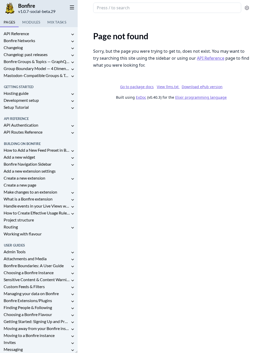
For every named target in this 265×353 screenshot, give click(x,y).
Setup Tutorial (16, 107)
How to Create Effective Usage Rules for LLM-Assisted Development (37, 212)
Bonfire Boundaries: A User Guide (34, 265)
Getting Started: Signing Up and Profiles (37, 321)
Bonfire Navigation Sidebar (27, 164)
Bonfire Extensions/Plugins (28, 300)
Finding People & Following (28, 307)
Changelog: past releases (26, 54)
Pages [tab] (9, 22)
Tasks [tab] (56, 22)
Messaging (13, 349)
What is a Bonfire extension (28, 198)
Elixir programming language (201, 97)
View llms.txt (168, 86)
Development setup (21, 100)
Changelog (13, 47)
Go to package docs (137, 87)
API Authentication (21, 124)
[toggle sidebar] (71, 7)
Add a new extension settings (30, 170)
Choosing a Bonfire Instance (29, 272)
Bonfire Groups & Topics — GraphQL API (37, 61)
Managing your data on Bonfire (31, 293)
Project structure (19, 219)
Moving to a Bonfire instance (29, 335)
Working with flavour (23, 233)
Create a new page (20, 184)
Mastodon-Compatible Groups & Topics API (37, 75)
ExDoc (141, 97)
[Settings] (246, 8)
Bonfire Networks (19, 40)
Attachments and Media (25, 258)
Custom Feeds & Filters (24, 286)
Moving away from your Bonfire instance (37, 328)
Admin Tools (15, 251)
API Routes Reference (23, 131)
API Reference (16, 33)
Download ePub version (202, 86)
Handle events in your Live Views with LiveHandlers (37, 205)
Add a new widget (19, 157)
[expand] (72, 34)
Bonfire (26, 6)
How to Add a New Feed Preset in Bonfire (37, 150)
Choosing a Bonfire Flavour (28, 314)
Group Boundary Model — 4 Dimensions (37, 68)
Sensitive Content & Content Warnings (37, 279)
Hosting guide (16, 93)
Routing (11, 226)
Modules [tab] (31, 22)
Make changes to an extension (30, 191)
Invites (10, 342)
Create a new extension (24, 177)
